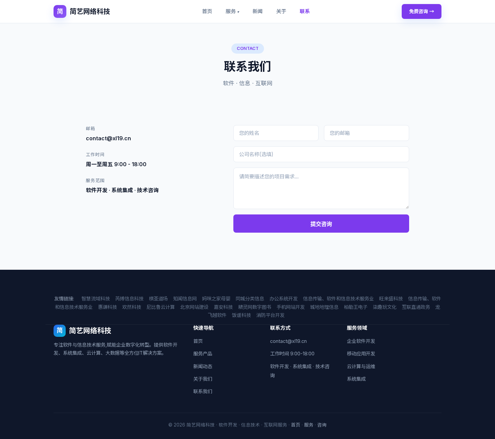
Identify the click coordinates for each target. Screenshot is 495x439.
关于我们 (202, 379)
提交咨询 (321, 224)
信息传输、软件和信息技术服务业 (338, 298)
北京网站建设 (194, 307)
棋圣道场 (158, 298)
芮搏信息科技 (129, 298)
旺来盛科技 (391, 298)
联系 (305, 11)
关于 (281, 11)
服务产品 (202, 353)
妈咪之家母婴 (216, 298)
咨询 (322, 425)
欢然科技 (131, 307)
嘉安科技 (223, 307)
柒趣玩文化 (384, 307)
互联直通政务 (416, 307)
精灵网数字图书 (254, 307)
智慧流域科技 (95, 298)
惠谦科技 (107, 307)
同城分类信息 (250, 298)
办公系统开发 (283, 298)
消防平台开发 (270, 315)
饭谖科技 (241, 315)
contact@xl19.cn (288, 341)
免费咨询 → (421, 11)
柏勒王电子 (355, 307)
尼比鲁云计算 (160, 307)
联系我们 (202, 391)
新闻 (258, 11)
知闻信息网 (185, 298)
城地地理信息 (324, 307)
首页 (207, 11)
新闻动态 (202, 366)
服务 (232, 11)
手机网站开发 (290, 307)
